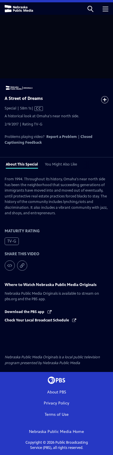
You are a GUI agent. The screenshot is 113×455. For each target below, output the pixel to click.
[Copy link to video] (22, 265)
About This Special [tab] (22, 164)
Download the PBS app (25, 312)
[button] (90, 8)
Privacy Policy (56, 403)
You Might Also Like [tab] (61, 164)
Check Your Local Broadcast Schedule (37, 320)
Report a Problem (61, 136)
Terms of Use (57, 414)
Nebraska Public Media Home (56, 431)
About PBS (56, 392)
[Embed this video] (10, 265)
